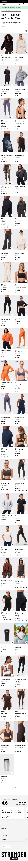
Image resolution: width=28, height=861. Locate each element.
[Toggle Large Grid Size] (26, 31)
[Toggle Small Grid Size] (23, 31)
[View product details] (7, 59)
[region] (14, 813)
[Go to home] (4, 4)
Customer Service (5, 832)
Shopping (3, 839)
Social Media (4, 835)
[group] (7, 43)
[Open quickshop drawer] (12, 52)
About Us (3, 828)
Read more (3, 26)
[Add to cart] (12, 642)
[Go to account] (19, 4)
